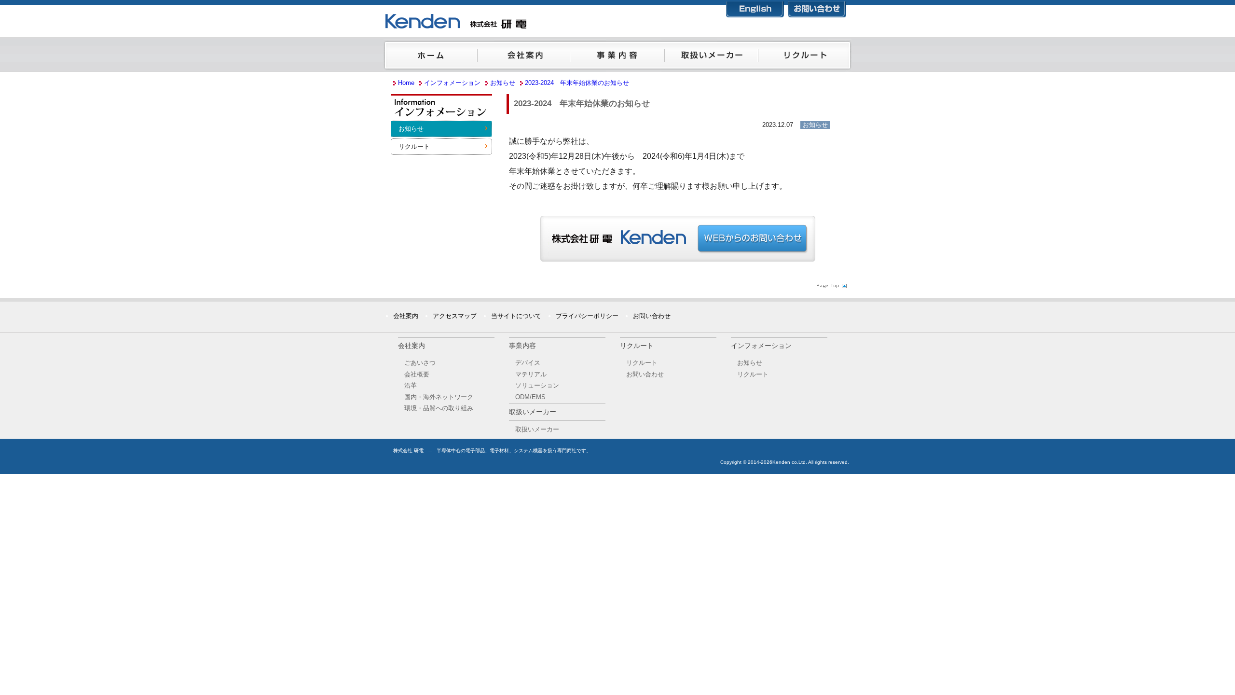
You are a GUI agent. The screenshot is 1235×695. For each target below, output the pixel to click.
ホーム (430, 57)
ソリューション (537, 385)
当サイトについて (516, 316)
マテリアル (531, 374)
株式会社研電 (504, 22)
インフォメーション (441, 110)
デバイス (527, 362)
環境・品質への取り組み (438, 408)
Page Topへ (830, 286)
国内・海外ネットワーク (438, 397)
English (755, 7)
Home (406, 82)
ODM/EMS (530, 397)
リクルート (804, 57)
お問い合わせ (817, 7)
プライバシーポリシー (587, 316)
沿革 (410, 385)
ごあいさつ (420, 362)
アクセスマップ (455, 316)
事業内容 (617, 57)
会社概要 (416, 374)
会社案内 (524, 57)
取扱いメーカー (711, 57)
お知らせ (411, 128)
